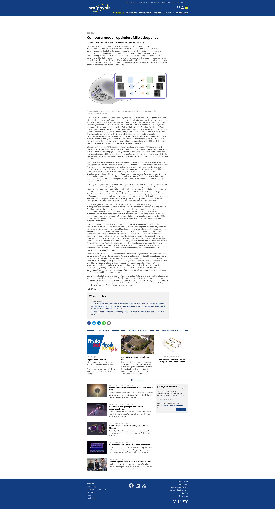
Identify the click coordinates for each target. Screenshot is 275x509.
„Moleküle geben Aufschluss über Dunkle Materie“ (130, 461)
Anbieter (167, 12)
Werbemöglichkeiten (179, 487)
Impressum (183, 484)
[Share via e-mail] (109, 323)
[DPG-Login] (182, 7)
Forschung (130, 2)
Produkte (157, 12)
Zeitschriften (131, 12)
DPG (173, 2)
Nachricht (121, 385)
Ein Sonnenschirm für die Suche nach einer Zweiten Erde (131, 388)
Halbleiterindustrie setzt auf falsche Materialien (129, 444)
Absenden (181, 410)
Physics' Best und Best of (97, 359)
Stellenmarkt (145, 12)
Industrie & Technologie (148, 2)
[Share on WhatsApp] (104, 323)
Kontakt (185, 493)
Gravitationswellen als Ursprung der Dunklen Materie (128, 426)
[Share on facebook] (89, 323)
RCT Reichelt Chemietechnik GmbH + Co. (137, 358)
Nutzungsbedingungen (178, 490)
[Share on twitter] (94, 323)
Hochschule (182, 2)
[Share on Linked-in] (99, 323)
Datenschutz (183, 482)
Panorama (165, 2)
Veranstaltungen (180, 12)
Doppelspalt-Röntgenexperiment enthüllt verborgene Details (127, 407)
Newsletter (183, 496)
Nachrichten (118, 12)
